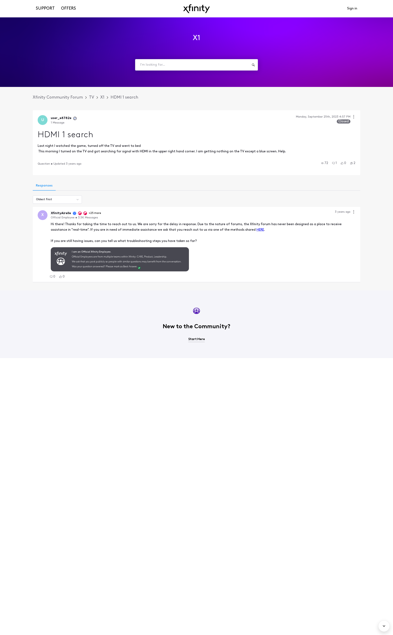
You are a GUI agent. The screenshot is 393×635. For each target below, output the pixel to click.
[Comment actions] (353, 212)
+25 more (95, 213)
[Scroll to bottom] (384, 626)
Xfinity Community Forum (58, 98)
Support (45, 9)
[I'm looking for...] (253, 65)
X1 (102, 98)
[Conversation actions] (353, 117)
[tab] (44, 186)
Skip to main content (18, 2)
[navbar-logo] (196, 8)
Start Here (196, 339)
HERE (260, 230)
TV (91, 98)
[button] (324, 163)
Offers (68, 9)
